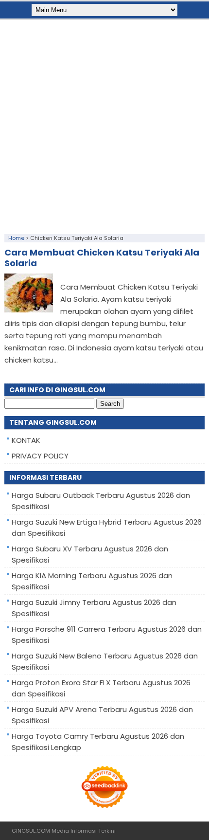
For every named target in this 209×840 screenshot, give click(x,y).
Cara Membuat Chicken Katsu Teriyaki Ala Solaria (101, 257)
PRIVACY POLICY (40, 456)
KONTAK (26, 440)
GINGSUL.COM (31, 831)
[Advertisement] (104, 124)
